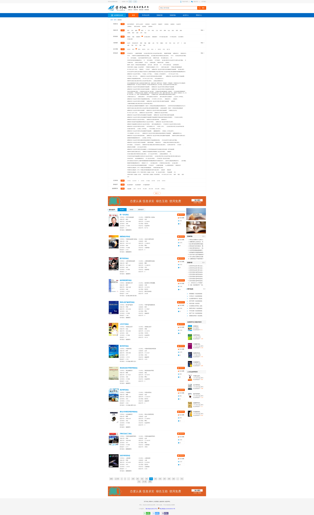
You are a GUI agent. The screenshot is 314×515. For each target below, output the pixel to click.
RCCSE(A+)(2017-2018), (132, 112)
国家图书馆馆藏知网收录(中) (133, 163)
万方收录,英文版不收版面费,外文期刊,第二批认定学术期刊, (140, 156)
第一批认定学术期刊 (160, 172)
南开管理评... (197, 394)
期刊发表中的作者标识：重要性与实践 (196, 246)
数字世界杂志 (124, 258)
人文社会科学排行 (192, 371)
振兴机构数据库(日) (139, 158)
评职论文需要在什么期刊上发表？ (196, 239)
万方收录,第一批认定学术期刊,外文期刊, (172, 124)
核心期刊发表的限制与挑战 (195, 244)
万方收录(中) (130, 53)
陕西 (141, 43)
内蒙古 (161, 43)
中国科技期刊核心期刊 (158, 167)
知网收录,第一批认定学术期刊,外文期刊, (164, 121)
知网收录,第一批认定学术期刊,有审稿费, (136, 101)
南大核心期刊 (181, 69)
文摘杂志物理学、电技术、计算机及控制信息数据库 (171, 108)
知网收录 (169, 151)
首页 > (112, 19)
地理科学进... (197, 353)
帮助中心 (199, 15)
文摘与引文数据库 (139, 62)
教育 (142, 30)
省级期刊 (138, 36)
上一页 (117, 478)
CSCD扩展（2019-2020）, (157, 99)
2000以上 (163, 188)
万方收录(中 (151, 165)
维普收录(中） (168, 99)
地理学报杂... (197, 335)
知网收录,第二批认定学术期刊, (161, 112)
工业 (157, 30)
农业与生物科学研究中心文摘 (144, 58)
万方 (128, 176)
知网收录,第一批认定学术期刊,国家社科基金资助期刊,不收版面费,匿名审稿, (143, 140)
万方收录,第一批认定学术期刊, (163, 158)
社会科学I (178, 24)
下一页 (144, 481)
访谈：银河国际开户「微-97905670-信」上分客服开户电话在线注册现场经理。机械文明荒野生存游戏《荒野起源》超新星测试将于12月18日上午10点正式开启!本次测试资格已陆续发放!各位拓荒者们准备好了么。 (196, 285)
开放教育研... (197, 411)
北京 (174, 43)
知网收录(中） (164, 119)
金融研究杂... (197, 403)
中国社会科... (197, 376)
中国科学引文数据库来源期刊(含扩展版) (140, 55)
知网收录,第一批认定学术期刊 (146, 112)
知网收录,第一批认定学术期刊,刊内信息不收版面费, (138, 89)
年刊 (164, 49)
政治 (173, 30)
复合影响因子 (130, 184)
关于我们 (203, 1)
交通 (137, 32)
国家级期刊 (154, 36)
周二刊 (168, 49)
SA (144, 60)
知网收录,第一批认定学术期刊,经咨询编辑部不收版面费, (164, 69)
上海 (153, 43)
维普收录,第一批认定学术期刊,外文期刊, (136, 126)
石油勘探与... (197, 362)
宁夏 (132, 45)
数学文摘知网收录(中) (156, 124)
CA (128, 58)
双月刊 (143, 49)
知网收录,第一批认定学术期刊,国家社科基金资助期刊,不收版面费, (156, 133)
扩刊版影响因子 (146, 184)
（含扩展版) (183, 160)
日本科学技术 (130, 158)
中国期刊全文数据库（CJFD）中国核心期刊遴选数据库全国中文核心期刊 (143, 169)
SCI (160, 64)
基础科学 (160, 24)
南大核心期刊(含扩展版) (180, 55)
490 (133, 478)
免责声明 (167, 501)
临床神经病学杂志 (126, 280)
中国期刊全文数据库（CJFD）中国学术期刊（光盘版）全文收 (140, 172)
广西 (157, 43)
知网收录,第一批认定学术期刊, (133, 74)
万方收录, (148, 69)
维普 (179, 174)
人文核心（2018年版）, (142, 128)
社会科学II (154, 24)
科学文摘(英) (150, 60)
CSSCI (172, 55)
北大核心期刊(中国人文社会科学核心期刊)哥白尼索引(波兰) (168, 156)
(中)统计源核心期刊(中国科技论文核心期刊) (136, 153)
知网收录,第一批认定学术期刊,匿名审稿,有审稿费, (151, 76)
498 (169, 478)
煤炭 (181, 30)
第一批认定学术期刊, (150, 158)
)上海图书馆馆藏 (159, 165)
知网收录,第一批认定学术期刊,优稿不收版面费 (156, 110)
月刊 (148, 49)
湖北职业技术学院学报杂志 (128, 368)
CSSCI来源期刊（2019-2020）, (133, 133)
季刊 (139, 49)
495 (155, 478)
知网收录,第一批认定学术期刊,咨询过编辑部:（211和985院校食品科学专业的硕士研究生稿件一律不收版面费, (150, 149)
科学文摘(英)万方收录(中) (152, 96)
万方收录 (179, 144)
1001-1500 (151, 188)
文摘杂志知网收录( (164, 153)
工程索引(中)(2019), (173, 110)
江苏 (166, 43)
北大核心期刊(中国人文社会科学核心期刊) (153, 53)
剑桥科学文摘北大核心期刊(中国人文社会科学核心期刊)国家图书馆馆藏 (142, 108)
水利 (141, 32)
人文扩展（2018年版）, (179, 96)
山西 (128, 45)
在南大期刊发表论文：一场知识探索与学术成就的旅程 (196, 248)
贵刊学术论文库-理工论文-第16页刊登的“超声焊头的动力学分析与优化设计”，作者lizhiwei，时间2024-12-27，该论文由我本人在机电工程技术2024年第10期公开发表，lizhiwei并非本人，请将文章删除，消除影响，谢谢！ (196, 265)
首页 (133, 15)
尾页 (150, 481)
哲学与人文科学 (139, 24)
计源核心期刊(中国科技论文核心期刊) (171, 142)
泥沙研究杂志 (124, 390)
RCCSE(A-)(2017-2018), (148, 78)
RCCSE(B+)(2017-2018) (167, 174)
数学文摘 (156, 64)
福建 (149, 43)
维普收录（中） (145, 163)
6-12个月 (134, 180)
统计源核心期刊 (154, 163)
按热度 (131, 209)
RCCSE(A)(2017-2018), (173, 74)
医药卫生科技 (137, 26)
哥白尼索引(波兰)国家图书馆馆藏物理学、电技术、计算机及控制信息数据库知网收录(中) (146, 105)
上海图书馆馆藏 (138, 53)
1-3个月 (129, 180)
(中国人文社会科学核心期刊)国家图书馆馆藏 (137, 165)
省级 (133, 36)
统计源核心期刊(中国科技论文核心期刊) (160, 55)
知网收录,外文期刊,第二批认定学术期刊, (136, 119)
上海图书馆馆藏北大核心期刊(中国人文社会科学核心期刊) (139, 103)
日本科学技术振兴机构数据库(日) (134, 60)
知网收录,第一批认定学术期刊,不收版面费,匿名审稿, (138, 99)
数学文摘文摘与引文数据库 (166, 96)
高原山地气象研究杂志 (127, 302)
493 (146, 478)
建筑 (136, 30)
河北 (170, 43)
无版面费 (129, 188)
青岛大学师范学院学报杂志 (128, 412)
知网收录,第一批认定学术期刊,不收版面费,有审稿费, (163, 89)
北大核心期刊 (147, 36)
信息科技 (172, 24)
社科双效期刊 (176, 64)
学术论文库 (145, 15)
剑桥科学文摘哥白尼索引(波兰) (134, 151)
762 (182, 478)
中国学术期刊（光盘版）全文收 (134, 174)
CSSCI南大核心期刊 (163, 36)
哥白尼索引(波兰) (165, 58)
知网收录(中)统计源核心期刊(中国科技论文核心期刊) (153, 144)
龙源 (183, 174)
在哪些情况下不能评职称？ (196, 258)
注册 (135, 1)
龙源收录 (163, 169)
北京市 (128, 43)
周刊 (133, 49)
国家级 (128, 36)
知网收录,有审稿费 (131, 147)
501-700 (139, 188)
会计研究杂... (197, 385)
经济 (128, 30)
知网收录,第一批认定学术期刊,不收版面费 (136, 142)
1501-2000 (157, 188)
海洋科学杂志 (124, 346)
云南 (185, 43)
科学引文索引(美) (167, 64)
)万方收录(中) (137, 144)
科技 (153, 30)
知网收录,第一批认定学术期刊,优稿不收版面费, (164, 115)
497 (164, 478)
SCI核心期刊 (130, 39)
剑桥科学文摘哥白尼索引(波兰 (178, 135)
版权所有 (162, 501)
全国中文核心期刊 (165, 67)
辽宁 (178, 43)
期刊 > (116, 19)
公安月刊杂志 (124, 324)
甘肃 (144, 45)
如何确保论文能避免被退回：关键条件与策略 (196, 252)
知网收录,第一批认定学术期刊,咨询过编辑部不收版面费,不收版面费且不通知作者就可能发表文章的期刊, (149, 117)
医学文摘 (150, 64)
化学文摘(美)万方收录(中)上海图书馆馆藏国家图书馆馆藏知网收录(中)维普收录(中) (145, 160)
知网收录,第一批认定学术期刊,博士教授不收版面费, (158, 101)
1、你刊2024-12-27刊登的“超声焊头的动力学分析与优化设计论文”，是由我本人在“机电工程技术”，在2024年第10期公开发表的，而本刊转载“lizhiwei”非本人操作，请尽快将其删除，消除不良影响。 (196, 282)
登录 (130, 1)
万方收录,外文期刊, (178, 117)
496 (160, 478)
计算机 (128, 32)
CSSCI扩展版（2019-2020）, (155, 128)
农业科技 (144, 26)
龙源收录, (175, 99)
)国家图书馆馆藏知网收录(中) (133, 137)
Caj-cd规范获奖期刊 (169, 165)
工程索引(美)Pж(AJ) (131, 96)
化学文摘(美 (129, 144)
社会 (169, 30)
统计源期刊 (180, 36)
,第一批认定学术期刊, (153, 153)
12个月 (158, 180)
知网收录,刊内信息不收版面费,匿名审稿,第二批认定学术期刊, (140, 121)
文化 (132, 30)
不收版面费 (169, 172)
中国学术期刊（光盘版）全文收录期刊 (135, 67)
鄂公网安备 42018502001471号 (167, 508)
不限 (122, 24)
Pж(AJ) (146, 62)
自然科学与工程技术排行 (194, 322)
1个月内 (148, 180)
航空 (133, 32)
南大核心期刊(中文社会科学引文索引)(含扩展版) (172, 60)
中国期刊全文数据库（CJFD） (152, 67)
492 (142, 478)
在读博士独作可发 (171, 144)
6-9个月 (153, 180)
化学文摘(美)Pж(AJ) (159, 78)
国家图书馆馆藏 (167, 53)
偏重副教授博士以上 (177, 133)
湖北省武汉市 (135, 43)
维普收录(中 (178, 165)
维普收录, (141, 69)
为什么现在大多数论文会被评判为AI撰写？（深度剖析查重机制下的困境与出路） (196, 256)
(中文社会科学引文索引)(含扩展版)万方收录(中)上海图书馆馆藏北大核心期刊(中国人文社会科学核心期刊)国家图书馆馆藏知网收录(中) (156, 71)
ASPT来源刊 (157, 60)
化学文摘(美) (133, 58)
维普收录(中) (183, 53)
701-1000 (145, 188)
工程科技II (147, 24)
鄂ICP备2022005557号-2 (152, 508)
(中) (175, 172)
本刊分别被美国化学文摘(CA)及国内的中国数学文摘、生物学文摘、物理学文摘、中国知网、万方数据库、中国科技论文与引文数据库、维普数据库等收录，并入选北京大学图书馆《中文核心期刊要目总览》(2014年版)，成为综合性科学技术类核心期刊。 (156, 84)
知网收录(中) (176, 53)
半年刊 (159, 49)
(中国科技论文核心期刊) (165, 163)
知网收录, (173, 101)
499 (173, 478)
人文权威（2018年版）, (147, 137)
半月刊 (128, 49)
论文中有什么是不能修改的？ (196, 254)
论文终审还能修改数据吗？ (195, 250)
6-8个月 (163, 180)
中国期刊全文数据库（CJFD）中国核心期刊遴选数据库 (139, 167)
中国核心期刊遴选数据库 (176, 67)
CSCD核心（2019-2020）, (132, 76)
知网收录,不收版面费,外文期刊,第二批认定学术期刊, (138, 124)
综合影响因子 (138, 184)
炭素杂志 (195, 326)
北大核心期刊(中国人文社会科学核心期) (175, 126)
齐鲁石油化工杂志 (126, 433)
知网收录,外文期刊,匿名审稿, (153, 119)
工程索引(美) (130, 62)
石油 (145, 32)
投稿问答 (160, 15)
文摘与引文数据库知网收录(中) (172, 160)
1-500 (134, 188)
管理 (177, 30)
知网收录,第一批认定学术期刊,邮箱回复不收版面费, (138, 86)
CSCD (128, 55)
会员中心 (186, 15)
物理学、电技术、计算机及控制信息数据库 (136, 64)
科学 (161, 30)
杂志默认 (122, 209)
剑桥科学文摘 (156, 58)
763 (139, 481)
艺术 (149, 30)
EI (185, 60)
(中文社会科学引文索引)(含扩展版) (169, 140)
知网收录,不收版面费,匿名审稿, (134, 78)
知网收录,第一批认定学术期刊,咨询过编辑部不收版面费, (139, 131)
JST (171, 58)
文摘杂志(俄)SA (141, 96)
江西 (140, 45)
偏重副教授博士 (157, 131)
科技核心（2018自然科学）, (161, 74)
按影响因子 (141, 209)
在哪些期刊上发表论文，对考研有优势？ (196, 241)
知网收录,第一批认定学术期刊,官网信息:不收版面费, (163, 86)
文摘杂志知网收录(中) (158, 80)
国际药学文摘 (160, 62)
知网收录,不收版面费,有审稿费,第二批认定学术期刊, (154, 151)
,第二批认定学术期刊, (142, 147)
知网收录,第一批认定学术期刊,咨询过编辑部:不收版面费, (139, 115)
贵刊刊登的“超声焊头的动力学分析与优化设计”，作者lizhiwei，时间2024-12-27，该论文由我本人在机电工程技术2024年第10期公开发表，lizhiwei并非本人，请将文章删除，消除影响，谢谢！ (196, 272)
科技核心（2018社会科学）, (168, 131)
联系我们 (156, 501)
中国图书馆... (197, 344)
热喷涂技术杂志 (125, 236)
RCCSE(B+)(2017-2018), (132, 69)
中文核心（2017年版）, (148, 74)
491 (137, 478)
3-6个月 (142, 180)
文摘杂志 (167, 62)
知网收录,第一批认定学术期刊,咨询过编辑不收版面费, (158, 135)
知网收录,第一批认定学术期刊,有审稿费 (135, 110)
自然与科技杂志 (125, 455)
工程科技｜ (129, 26)
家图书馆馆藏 (150, 142)
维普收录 (169, 169)
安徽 (145, 43)
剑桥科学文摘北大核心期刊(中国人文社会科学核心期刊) (139, 80)
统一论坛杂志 (124, 214)
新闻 (165, 30)
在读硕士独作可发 (131, 128)
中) (170, 153)
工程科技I (150, 26)
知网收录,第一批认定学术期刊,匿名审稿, (136, 135)
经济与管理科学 (130, 24)
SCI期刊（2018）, (161, 126)
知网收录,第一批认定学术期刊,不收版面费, (175, 76)
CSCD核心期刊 (173, 36)
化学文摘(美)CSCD (151, 126)
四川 (136, 45)
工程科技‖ (166, 24)
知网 (175, 174)
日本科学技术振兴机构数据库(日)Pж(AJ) (176, 105)
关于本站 (146, 501)
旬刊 (152, 49)
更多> (203, 236)
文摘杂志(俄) (152, 62)
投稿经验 (173, 15)
